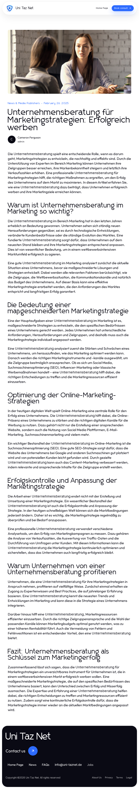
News (32, 765)
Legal (129, 777)
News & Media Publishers (24, 103)
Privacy (109, 777)
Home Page (15, 765)
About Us (97, 777)
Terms (119, 777)
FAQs (45, 765)
